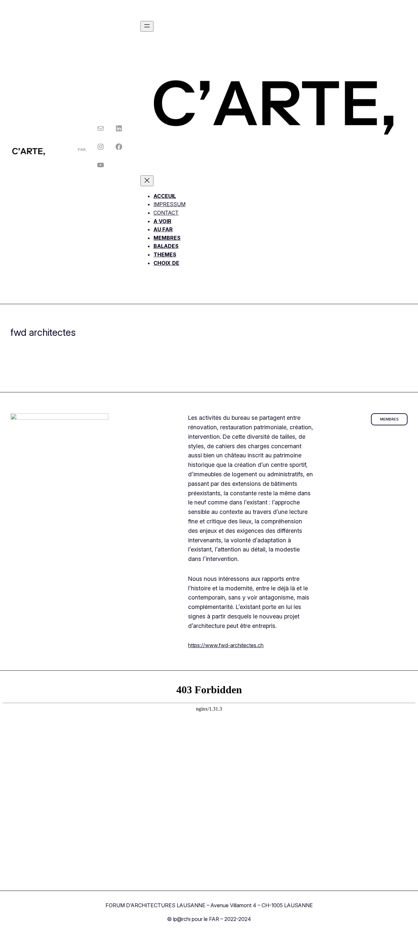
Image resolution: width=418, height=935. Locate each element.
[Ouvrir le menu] (146, 26)
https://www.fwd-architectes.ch (226, 645)
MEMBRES (389, 419)
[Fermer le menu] (146, 180)
